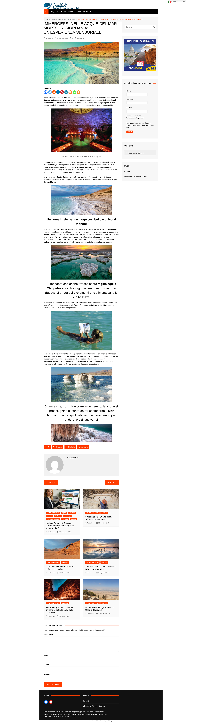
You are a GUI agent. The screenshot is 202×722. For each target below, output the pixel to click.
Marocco (49, 516)
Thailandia (65, 519)
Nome (46, 655)
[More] (78, 92)
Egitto (64, 513)
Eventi (63, 11)
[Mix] (70, 92)
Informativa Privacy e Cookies (135, 177)
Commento (48, 635)
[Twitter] (50, 92)
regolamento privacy (136, 118)
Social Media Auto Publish (93, 721)
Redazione (49, 38)
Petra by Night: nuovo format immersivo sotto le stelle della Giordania (59, 610)
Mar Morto (84, 447)
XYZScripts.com (111, 721)
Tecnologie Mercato (53, 519)
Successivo (111, 482)
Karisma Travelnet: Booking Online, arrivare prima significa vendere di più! (60, 525)
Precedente (52, 482)
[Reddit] (54, 92)
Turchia (73, 519)
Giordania (80, 38)
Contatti (71, 11)
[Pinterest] (62, 92)
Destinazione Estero (53, 513)
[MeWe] (66, 92)
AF (48, 447)
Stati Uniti (58, 516)
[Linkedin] (58, 92)
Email (46, 665)
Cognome (130, 99)
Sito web (47, 674)
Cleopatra (58, 447)
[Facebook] (46, 92)
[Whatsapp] (74, 92)
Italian (173, 1)
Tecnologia (67, 516)
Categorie (53, 11)
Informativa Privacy (83, 11)
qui (127, 127)
